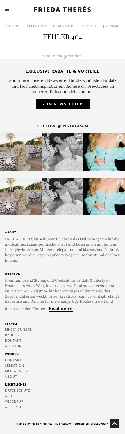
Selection (36, 26)
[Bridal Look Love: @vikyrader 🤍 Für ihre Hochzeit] (62, 152)
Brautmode (64, 26)
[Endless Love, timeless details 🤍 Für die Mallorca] (21, 152)
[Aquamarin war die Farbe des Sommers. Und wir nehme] (104, 152)
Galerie (13, 26)
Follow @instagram (62, 126)
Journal (111, 26)
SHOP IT (89, 26)
